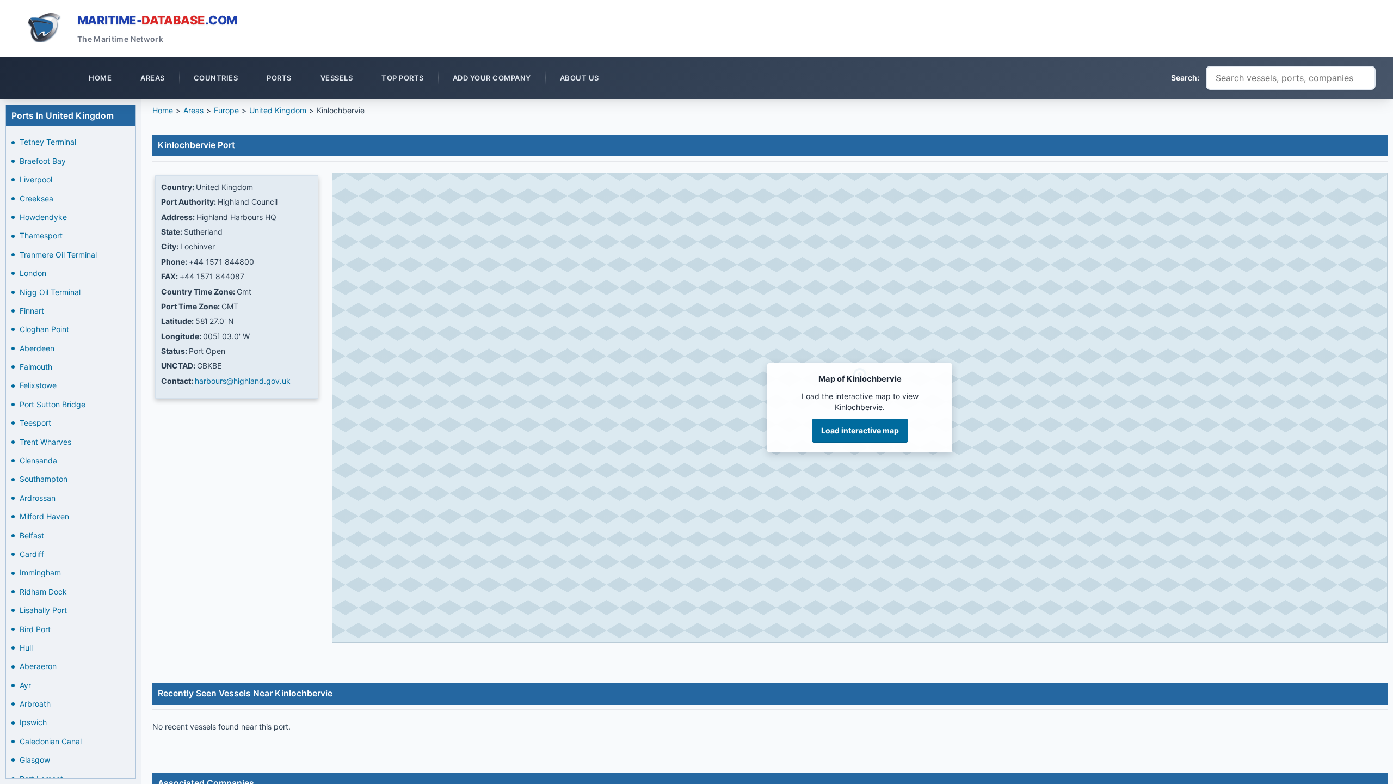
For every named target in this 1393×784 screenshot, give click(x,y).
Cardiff (32, 554)
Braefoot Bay (43, 161)
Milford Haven (44, 516)
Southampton (43, 478)
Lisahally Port (43, 610)
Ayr (25, 685)
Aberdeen (37, 348)
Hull (26, 647)
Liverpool (36, 179)
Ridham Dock (43, 591)
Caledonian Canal (51, 741)
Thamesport (41, 235)
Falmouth (36, 366)
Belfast (32, 535)
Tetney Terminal (48, 141)
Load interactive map (860, 430)
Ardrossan (38, 498)
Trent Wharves (45, 441)
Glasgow (35, 759)
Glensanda (38, 460)
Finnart (32, 310)
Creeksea (36, 198)
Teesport (35, 422)
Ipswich (33, 722)
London (33, 273)
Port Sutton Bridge (52, 404)
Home (162, 110)
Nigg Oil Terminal (50, 292)
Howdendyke (43, 217)
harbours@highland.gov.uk (243, 380)
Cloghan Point (44, 329)
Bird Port (35, 629)
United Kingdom (277, 110)
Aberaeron (38, 666)
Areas (193, 110)
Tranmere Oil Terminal (58, 254)
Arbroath (35, 703)
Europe (226, 110)
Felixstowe (38, 385)
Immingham (40, 572)
